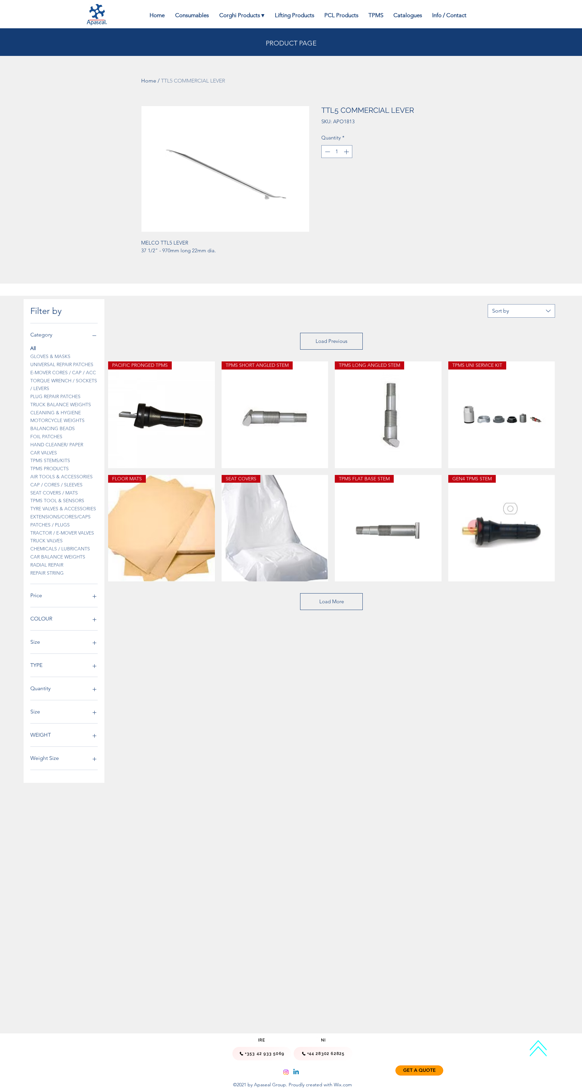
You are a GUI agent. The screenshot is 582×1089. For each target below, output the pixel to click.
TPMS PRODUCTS (49, 469)
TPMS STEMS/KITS (50, 460)
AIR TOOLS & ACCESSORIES (61, 477)
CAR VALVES (43, 453)
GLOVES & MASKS (50, 356)
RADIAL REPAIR (46, 565)
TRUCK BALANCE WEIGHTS (60, 405)
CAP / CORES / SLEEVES (56, 485)
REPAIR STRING (47, 573)
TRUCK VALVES (46, 541)
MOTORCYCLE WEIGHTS (57, 420)
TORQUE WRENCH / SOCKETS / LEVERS (63, 385)
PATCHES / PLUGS (50, 525)
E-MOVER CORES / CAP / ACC (63, 373)
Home (148, 80)
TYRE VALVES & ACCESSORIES (63, 509)
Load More (331, 601)
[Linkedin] (296, 1072)
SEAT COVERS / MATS (54, 493)
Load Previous (331, 341)
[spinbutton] (337, 152)
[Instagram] (286, 1072)
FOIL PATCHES (46, 437)
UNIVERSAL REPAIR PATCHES (61, 364)
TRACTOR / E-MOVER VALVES (62, 533)
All (33, 348)
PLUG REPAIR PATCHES (55, 396)
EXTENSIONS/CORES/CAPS (60, 517)
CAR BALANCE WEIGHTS (57, 557)
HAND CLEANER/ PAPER (56, 445)
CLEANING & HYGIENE (55, 413)
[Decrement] (326, 152)
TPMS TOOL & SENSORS (57, 501)
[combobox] (521, 311)
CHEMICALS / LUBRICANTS (60, 549)
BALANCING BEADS (52, 428)
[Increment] (347, 152)
